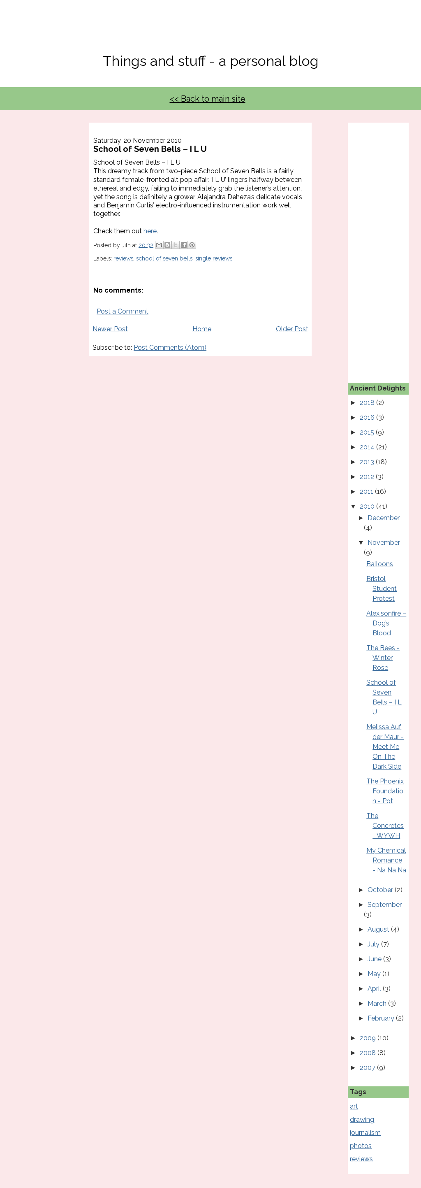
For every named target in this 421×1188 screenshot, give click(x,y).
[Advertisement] (385, 246)
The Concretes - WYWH (385, 825)
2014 (368, 447)
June (375, 959)
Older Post (292, 329)
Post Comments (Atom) (170, 347)
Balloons (379, 564)
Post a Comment (122, 311)
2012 (368, 477)
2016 (368, 417)
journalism (365, 1133)
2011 (367, 491)
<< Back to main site (207, 99)
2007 (368, 1068)
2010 (368, 506)
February (382, 1018)
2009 (368, 1038)
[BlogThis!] (167, 245)
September (385, 905)
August (379, 929)
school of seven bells (164, 258)
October (381, 890)
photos (361, 1146)
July (374, 944)
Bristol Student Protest (381, 588)
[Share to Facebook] (184, 245)
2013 (368, 462)
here (150, 231)
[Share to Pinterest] (192, 245)
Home (201, 329)
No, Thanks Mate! (210, 32)
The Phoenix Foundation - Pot (385, 791)
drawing (362, 1119)
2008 (368, 1053)
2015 (368, 432)
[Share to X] (175, 245)
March (378, 1003)
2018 (368, 403)
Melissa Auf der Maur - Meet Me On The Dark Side (385, 746)
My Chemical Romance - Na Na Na (386, 860)
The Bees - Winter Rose (383, 658)
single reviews (213, 258)
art (354, 1106)
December (384, 518)
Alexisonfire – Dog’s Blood (386, 623)
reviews (123, 258)
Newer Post (110, 329)
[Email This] (159, 245)
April (375, 989)
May (375, 974)
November (384, 542)
